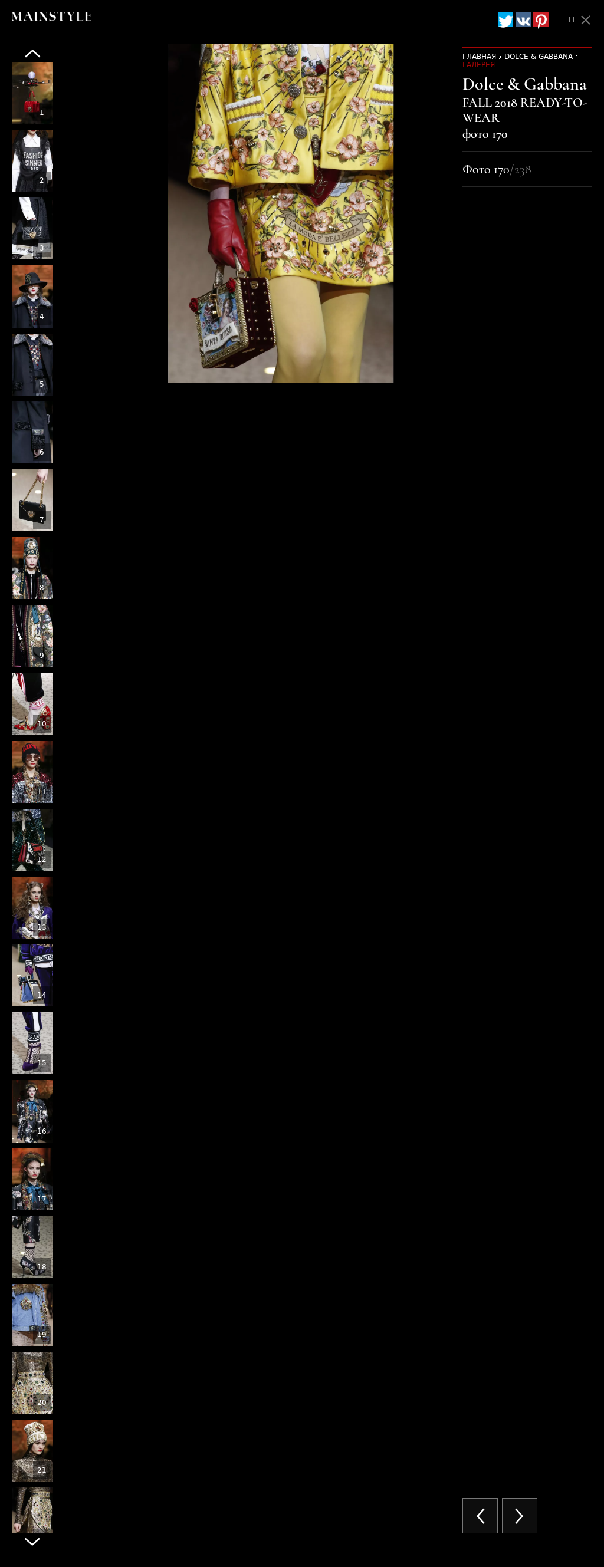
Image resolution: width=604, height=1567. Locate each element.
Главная (479, 56)
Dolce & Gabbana (538, 56)
